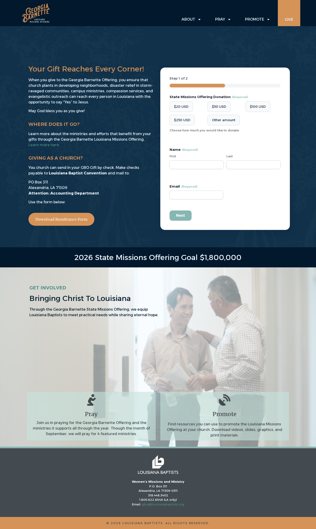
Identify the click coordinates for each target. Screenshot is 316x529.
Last (229, 156)
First (173, 156)
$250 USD (182, 120)
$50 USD (219, 107)
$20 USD (181, 107)
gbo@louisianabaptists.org (163, 504)
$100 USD (258, 107)
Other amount (223, 120)
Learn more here (43, 145)
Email (183, 186)
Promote (254, 19)
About (188, 19)
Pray (220, 19)
